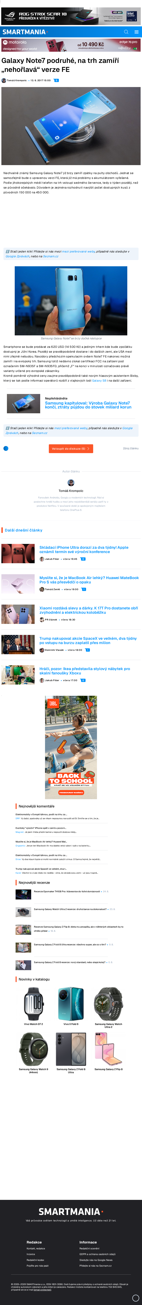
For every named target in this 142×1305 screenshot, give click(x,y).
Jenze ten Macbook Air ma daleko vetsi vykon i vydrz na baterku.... (53, 845)
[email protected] (42, 1289)
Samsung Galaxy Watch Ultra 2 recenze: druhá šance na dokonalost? (70, 909)
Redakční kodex (35, 1260)
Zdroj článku (131, 448)
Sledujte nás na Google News (95, 1260)
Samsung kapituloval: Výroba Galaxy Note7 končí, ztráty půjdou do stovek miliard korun (88, 405)
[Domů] (25, 31)
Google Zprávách (17, 256)
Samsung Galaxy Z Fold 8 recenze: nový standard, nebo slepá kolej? (69, 962)
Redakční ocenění (89, 1248)
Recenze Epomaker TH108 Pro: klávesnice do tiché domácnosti (67, 891)
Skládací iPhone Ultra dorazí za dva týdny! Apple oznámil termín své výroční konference (83, 549)
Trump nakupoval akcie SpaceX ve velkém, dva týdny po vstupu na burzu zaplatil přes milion (88, 640)
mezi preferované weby (78, 251)
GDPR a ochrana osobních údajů (97, 1254)
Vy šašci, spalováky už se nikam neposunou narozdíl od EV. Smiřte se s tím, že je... (57, 818)
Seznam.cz (50, 256)
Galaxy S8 (99, 380)
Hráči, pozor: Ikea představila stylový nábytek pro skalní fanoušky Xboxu (84, 670)
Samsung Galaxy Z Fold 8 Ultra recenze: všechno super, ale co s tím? (70, 944)
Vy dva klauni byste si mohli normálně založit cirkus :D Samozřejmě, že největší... (58, 859)
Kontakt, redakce (36, 1248)
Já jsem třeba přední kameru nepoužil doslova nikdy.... (46, 832)
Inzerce (31, 1254)
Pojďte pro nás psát (37, 1265)
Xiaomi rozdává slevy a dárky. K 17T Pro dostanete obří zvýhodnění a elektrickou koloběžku (88, 610)
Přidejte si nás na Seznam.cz (95, 1265)
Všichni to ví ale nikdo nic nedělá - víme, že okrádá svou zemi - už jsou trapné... (57, 873)
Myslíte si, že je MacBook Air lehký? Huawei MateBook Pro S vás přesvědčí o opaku (89, 579)
